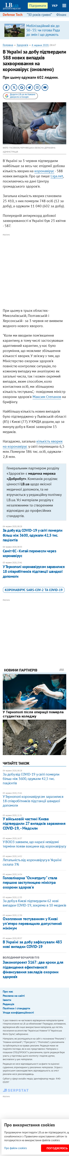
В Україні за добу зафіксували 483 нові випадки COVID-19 (32, 944)
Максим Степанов (47, 396)
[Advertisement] (34, 271)
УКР (55, 6)
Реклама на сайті (14, 995)
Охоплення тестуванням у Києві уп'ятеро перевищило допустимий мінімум (32, 923)
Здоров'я (22, 45)
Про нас (8, 991)
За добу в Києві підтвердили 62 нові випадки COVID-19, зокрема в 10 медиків (34, 903)
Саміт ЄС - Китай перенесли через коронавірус (29, 553)
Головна (8, 45)
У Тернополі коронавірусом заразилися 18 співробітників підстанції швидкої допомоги (34, 571)
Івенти (7, 1000)
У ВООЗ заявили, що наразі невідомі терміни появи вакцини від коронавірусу (34, 844)
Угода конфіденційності (18, 1012)
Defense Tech (12, 14)
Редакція (8, 1004)
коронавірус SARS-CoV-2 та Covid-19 (34, 590)
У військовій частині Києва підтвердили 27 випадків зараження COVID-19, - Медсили (34, 823)
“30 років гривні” (39, 14)
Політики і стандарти (16, 1008)
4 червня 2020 (40, 45)
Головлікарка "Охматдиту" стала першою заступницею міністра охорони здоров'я (30, 882)
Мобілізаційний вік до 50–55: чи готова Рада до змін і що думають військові (43, 32)
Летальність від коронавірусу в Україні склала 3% (32, 862)
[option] (34, 30)
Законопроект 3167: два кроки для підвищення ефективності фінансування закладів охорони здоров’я (33, 969)
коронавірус (44, 171)
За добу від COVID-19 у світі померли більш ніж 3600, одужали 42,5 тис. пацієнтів (32, 535)
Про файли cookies (15, 1148)
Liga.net (57, 176)
